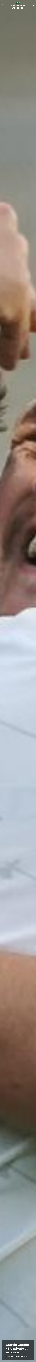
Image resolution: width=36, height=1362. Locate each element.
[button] (3, 5)
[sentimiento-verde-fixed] (18, 5)
